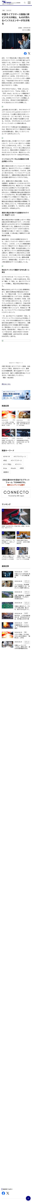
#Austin (13, 468)
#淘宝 (5, 460)
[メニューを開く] (29, 2)
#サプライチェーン (20, 456)
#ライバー (18, 464)
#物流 (22, 468)
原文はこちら (6, 384)
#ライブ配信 (7, 464)
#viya (5, 468)
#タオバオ (6, 456)
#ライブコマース (16, 460)
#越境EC (6, 472)
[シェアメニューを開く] (28, 1198)
